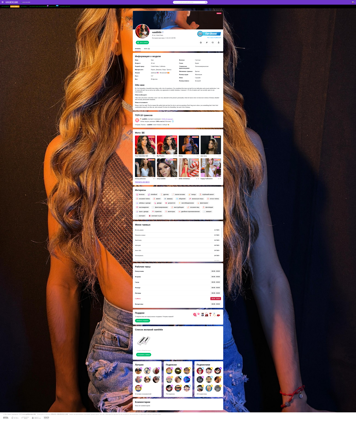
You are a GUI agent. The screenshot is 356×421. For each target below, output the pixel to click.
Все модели (5, 6)
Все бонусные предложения (38, 6)
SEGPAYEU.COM (62, 414)
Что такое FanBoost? (214, 37)
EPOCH (53, 414)
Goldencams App (65, 6)
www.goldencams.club (29, 414)
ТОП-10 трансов (167, 119)
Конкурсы (52, 6)
